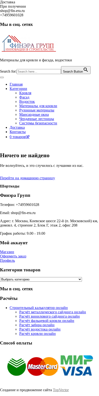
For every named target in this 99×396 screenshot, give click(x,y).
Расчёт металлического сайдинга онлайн (52, 312)
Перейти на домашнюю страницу (27, 178)
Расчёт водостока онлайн (40, 329)
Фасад (24, 97)
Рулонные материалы (36, 110)
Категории (18, 89)
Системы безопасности (38, 123)
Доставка (17, 127)
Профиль (7, 260)
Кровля (25, 93)
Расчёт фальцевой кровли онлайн (46, 321)
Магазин (7, 252)
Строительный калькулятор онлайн (39, 308)
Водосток (27, 101)
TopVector (61, 390)
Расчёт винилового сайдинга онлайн (49, 316)
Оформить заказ (13, 256)
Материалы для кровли (38, 106)
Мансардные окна (34, 114)
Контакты (18, 132)
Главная (16, 84)
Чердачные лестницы (36, 119)
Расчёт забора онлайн (37, 325)
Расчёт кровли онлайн (37, 334)
